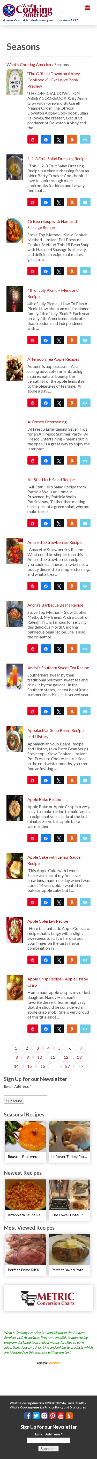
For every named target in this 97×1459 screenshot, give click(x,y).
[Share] (46, 139)
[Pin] (33, 523)
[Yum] (72, 202)
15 (29, 1066)
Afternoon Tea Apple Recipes (53, 359)
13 (79, 1057)
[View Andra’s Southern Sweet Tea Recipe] (14, 675)
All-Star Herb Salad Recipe (51, 479)
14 (16, 1066)
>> (80, 1066)
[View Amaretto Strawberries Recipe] (14, 550)
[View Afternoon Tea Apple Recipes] (14, 367)
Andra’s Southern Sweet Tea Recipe (58, 667)
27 (67, 1066)
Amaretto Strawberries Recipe (54, 542)
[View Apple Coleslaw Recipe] (14, 929)
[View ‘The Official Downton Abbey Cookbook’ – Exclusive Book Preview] (14, 81)
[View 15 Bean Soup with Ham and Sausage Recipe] (14, 229)
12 (66, 1057)
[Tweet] (59, 139)
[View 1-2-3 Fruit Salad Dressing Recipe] (14, 166)
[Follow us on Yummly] (69, 1415)
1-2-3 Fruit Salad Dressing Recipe (57, 158)
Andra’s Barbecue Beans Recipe (55, 604)
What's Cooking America (28, 64)
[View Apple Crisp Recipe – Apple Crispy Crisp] (14, 987)
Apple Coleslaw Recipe (47, 921)
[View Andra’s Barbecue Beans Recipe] (14, 613)
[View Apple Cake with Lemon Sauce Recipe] (14, 865)
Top (91, 1451)
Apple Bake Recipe (44, 799)
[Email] (85, 139)
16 (42, 1066)
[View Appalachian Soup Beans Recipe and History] (14, 738)
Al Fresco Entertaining (47, 421)
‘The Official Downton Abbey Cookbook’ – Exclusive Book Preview (53, 79)
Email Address (17, 1086)
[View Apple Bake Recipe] (14, 807)
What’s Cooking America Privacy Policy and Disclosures (48, 1407)
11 (52, 1057)
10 (39, 1057)
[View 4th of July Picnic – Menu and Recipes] (14, 298)
